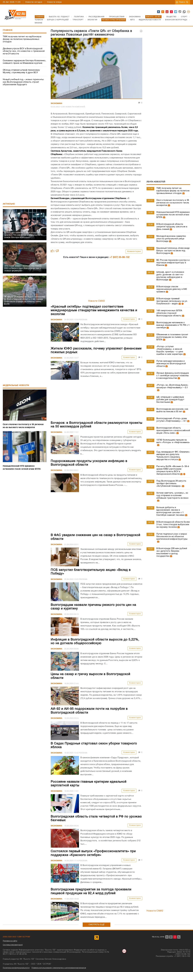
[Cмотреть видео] (182, 304)
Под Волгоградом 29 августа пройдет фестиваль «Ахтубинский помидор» (171, 483)
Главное (7, 30)
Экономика (56, 103)
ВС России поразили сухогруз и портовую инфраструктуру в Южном (173, 262)
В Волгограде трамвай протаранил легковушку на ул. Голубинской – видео (171, 301)
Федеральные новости (16, 385)
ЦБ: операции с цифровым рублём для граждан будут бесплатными (170, 399)
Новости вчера (54, 2)
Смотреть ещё (97, 925)
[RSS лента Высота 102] (178, 937)
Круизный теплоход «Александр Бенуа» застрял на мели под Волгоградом (173, 250)
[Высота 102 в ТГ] (175, 11)
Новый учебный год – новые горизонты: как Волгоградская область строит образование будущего (23, 82)
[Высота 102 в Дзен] (171, 11)
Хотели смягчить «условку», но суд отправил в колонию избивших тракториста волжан (172, 495)
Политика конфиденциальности (16, 968)
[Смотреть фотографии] (183, 193)
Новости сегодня (33, 2)
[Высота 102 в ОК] (162, 11)
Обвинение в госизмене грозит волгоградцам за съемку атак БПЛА (172, 337)
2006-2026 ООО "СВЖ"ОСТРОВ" (17, 937)
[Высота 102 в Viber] (180, 11)
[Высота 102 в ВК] (158, 11)
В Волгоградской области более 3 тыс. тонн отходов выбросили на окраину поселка (173, 524)
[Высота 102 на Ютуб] (167, 11)
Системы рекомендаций (13, 945)
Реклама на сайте (10, 941)
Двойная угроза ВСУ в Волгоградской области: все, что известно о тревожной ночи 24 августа (24, 51)
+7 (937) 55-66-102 (119, 257)
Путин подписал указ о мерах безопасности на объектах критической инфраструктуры (172, 536)
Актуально (9, 204)
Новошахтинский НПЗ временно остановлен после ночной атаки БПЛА (173, 214)
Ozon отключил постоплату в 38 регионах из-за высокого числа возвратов (172, 202)
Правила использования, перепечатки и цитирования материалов (59, 968)
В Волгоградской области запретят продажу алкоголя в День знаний (171, 226)
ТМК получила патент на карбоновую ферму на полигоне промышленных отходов (22, 39)
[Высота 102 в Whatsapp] (184, 11)
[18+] (188, 11)
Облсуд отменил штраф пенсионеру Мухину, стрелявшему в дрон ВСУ (21, 71)
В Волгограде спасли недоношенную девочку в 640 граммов (171, 289)
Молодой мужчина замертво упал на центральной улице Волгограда (171, 238)
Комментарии (134, 251)
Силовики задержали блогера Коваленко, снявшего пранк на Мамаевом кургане (24, 62)
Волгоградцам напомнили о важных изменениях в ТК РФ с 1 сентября (173, 325)
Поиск (182, 2)
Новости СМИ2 (96, 301)
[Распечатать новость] (141, 31)
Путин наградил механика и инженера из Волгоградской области (171, 363)
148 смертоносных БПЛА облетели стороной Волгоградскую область (169, 313)
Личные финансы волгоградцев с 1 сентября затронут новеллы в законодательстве (172, 375)
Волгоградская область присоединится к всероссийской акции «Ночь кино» (173, 430)
